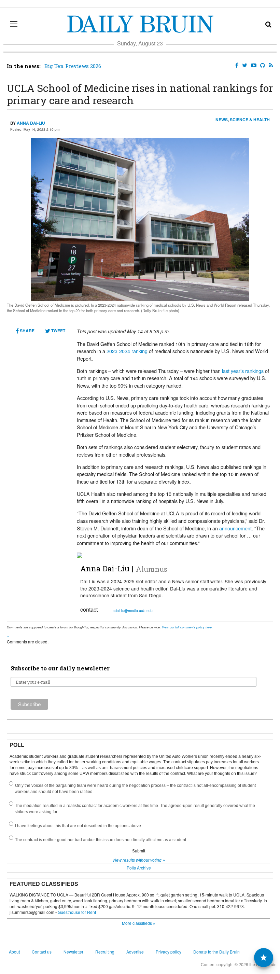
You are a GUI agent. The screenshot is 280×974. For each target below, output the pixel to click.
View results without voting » (138, 860)
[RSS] (269, 65)
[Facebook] (235, 65)
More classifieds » (138, 923)
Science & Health (250, 119)
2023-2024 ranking (127, 350)
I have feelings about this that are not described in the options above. (78, 825)
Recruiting (104, 952)
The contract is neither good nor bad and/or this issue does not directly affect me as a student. (101, 839)
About (14, 952)
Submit (138, 851)
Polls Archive (139, 868)
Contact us (42, 952)
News (221, 119)
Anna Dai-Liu (31, 123)
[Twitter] (243, 65)
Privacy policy (168, 952)
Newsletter (73, 952)
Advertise (135, 952)
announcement (235, 528)
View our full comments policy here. (187, 627)
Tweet (57, 331)
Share (26, 331)
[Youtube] (252, 65)
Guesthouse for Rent (77, 912)
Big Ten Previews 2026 (72, 65)
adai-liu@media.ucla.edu (133, 610)
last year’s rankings (243, 370)
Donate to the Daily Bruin (216, 952)
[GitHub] (261, 65)
